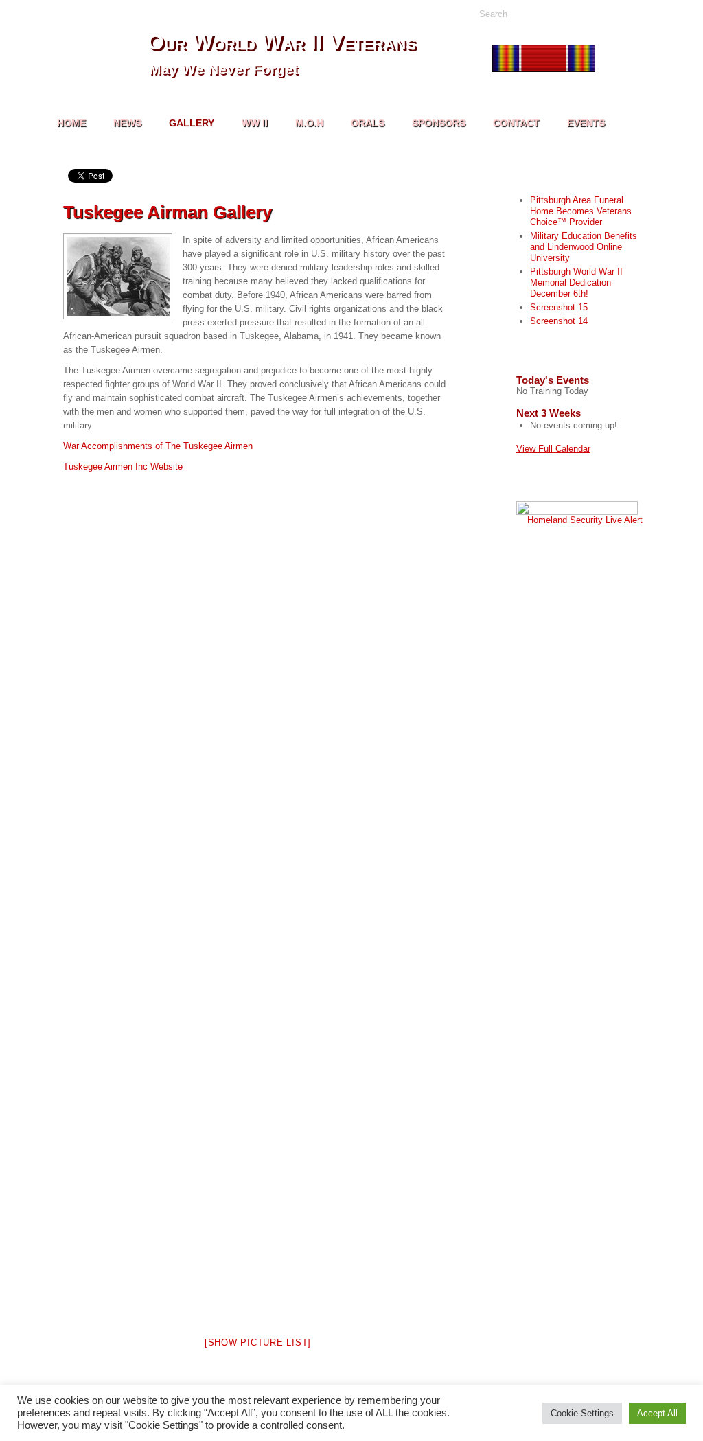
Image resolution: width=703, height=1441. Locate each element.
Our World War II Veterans (281, 42)
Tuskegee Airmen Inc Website (123, 466)
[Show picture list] (258, 1342)
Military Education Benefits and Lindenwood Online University (583, 247)
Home (71, 122)
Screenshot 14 (559, 321)
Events (586, 122)
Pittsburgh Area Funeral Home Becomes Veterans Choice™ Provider (581, 211)
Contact (516, 122)
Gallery (191, 122)
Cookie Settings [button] (582, 1413)
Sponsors (438, 122)
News (127, 122)
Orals (367, 122)
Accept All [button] (657, 1413)
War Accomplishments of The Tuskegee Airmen (158, 446)
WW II (255, 122)
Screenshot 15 (559, 307)
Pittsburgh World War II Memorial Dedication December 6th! (576, 282)
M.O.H (309, 122)
